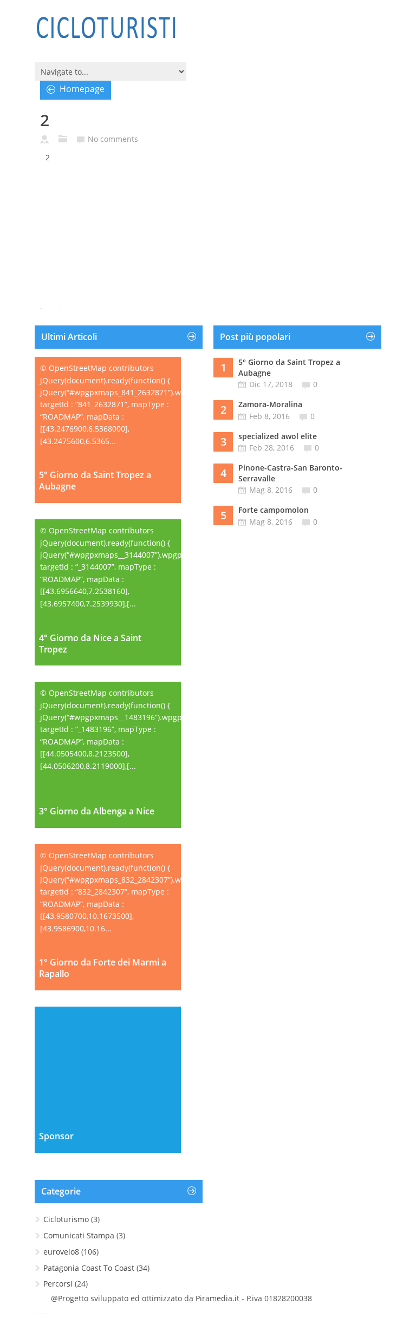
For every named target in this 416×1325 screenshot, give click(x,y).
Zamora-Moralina (270, 404)
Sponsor (56, 1136)
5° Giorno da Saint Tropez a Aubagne (95, 480)
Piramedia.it (217, 1298)
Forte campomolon (273, 510)
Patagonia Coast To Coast (88, 1268)
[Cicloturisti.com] (106, 27)
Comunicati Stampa (78, 1235)
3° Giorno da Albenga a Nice (96, 811)
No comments (113, 139)
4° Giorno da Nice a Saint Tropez (90, 643)
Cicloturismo (66, 1219)
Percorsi (58, 1283)
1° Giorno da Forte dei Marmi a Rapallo (102, 968)
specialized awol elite (277, 436)
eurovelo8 (61, 1251)
